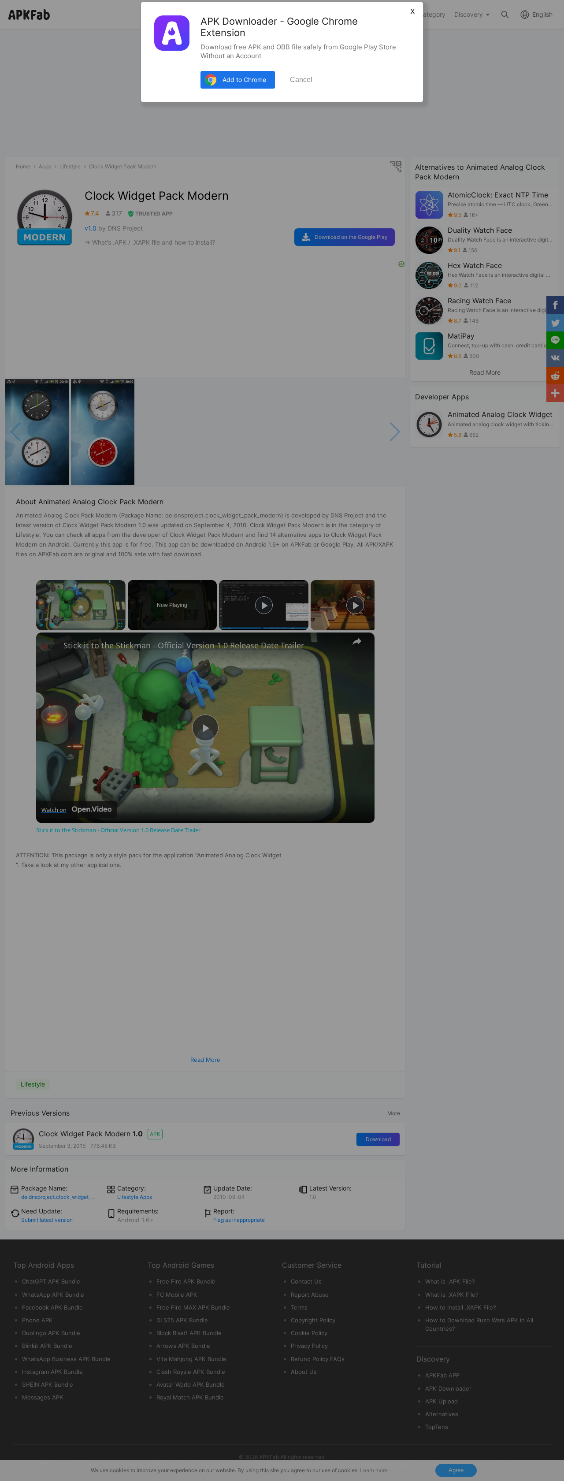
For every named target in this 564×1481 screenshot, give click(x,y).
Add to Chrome (244, 79)
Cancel (301, 79)
